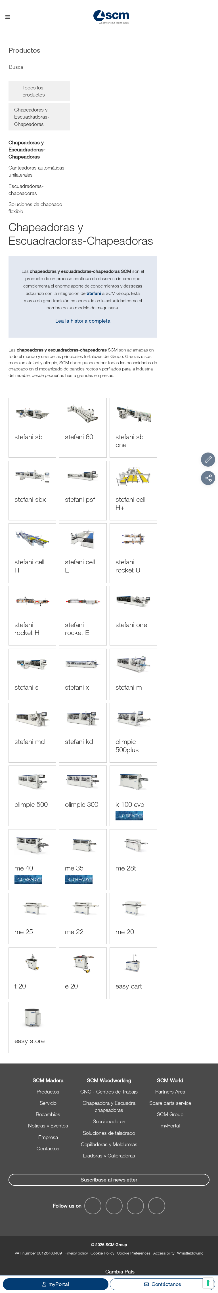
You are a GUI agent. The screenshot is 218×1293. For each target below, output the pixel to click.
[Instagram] (156, 1205)
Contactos (48, 1148)
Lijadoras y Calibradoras (109, 1155)
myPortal (170, 1125)
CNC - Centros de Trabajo (109, 1091)
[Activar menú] (7, 17)
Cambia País (120, 1271)
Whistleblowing (190, 1253)
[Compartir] (208, 478)
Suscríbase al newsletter (109, 1179)
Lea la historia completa (82, 321)
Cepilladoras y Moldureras (109, 1144)
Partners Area (170, 1091)
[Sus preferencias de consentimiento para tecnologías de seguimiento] (208, 1283)
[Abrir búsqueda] (210, 17)
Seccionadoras (109, 1121)
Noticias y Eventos (48, 1125)
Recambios (48, 1114)
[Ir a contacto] (208, 460)
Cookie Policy (102, 1253)
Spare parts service (170, 1103)
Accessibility (163, 1253)
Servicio (48, 1103)
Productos (48, 1091)
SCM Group (170, 1114)
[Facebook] (92, 1205)
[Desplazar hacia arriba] (208, 1258)
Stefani (94, 293)
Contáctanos (166, 1284)
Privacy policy (76, 1253)
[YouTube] (114, 1205)
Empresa (48, 1137)
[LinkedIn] (135, 1205)
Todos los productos (33, 91)
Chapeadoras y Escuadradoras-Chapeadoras (27, 149)
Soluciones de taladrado (109, 1133)
